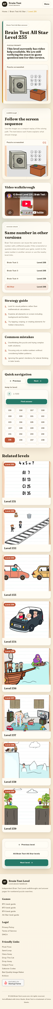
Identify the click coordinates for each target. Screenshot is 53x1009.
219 (9, 416)
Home (4, 11)
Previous (17, 381)
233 (31, 434)
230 (42, 428)
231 (9, 434)
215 (9, 410)
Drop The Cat (8, 958)
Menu (46, 4)
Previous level (28, 844)
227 (9, 428)
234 (42, 434)
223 (9, 422)
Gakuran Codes (9, 968)
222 (42, 416)
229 (31, 428)
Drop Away (7, 961)
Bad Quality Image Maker (13, 972)
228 (20, 428)
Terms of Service (9, 931)
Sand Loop (7, 950)
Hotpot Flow (7, 965)
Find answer (26, 401)
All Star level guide (10, 915)
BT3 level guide (9, 908)
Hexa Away (7, 954)
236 (20, 440)
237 (31, 440)
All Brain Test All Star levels (26, 853)
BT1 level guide (9, 904)
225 (31, 422)
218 (42, 410)
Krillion (5, 976)
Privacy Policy (8, 927)
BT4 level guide (9, 911)
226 (42, 422)
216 (20, 410)
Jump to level (11, 387)
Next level (25, 862)
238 (42, 440)
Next (36, 381)
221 (31, 416)
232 (20, 434)
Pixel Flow (6, 947)
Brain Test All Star (18, 11)
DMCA (5, 934)
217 (31, 410)
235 (9, 440)
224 (20, 422)
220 (20, 416)
